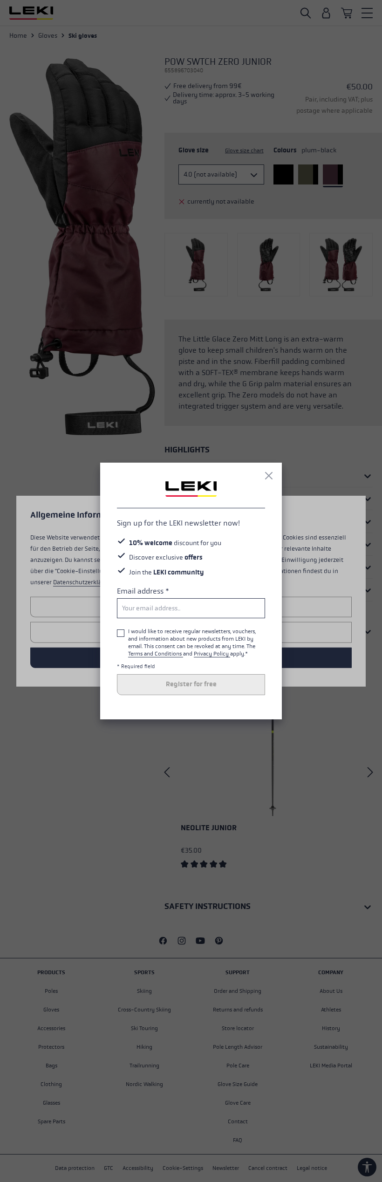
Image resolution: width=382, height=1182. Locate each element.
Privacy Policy (212, 653)
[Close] (268, 475)
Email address (143, 591)
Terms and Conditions (155, 653)
